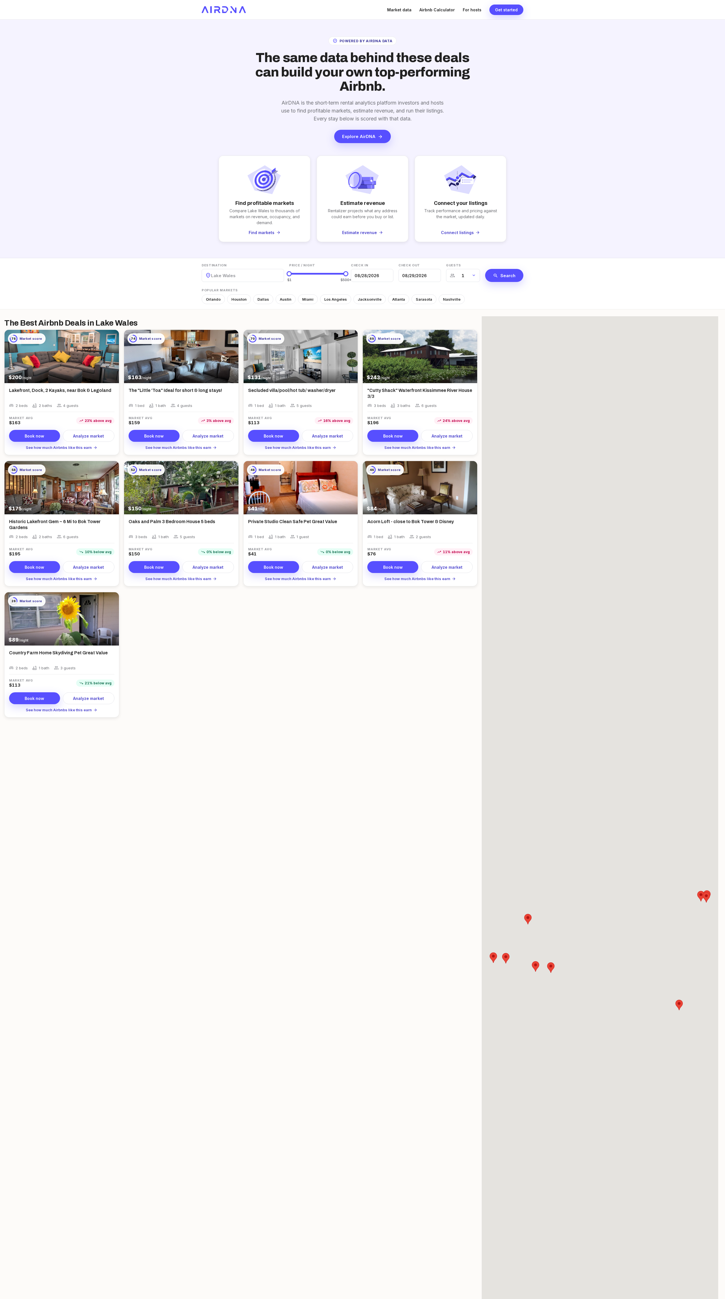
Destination (214, 265)
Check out (409, 265)
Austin (285, 299)
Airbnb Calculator (437, 9)
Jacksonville (369, 299)
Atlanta (398, 299)
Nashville (451, 299)
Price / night (302, 265)
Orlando (213, 299)
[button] (551, 967)
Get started (506, 9)
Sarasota (424, 299)
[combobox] (211, 275)
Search (504, 275)
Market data (399, 9)
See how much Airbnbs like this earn (61, 447)
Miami (308, 299)
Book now (34, 436)
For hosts (472, 9)
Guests (453, 265)
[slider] (289, 273)
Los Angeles (335, 299)
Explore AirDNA (362, 136)
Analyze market (88, 436)
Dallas (263, 299)
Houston (239, 299)
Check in (359, 265)
